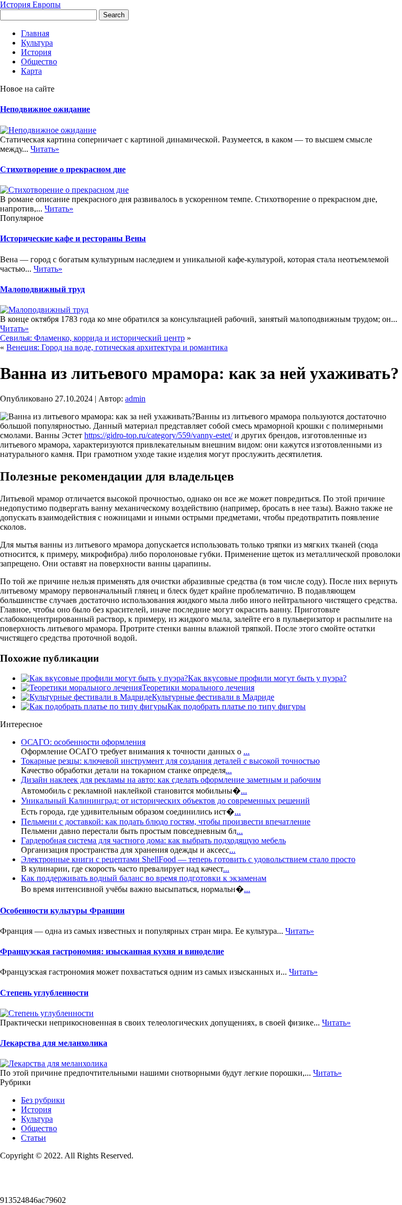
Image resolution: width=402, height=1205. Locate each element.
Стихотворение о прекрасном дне (63, 169)
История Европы (30, 4)
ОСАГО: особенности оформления (83, 742)
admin (135, 398)
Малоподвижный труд (42, 289)
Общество (39, 61)
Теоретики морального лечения (198, 687)
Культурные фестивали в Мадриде (213, 697)
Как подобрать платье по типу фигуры (237, 706)
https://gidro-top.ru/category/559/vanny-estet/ (158, 435)
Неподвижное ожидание (45, 109)
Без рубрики (43, 1100)
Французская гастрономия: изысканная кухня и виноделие (112, 951)
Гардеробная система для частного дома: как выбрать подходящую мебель (153, 840)
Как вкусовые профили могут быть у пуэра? (267, 678)
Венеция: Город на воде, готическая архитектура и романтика (117, 347)
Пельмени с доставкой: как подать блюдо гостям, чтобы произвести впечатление (165, 821)
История (36, 52)
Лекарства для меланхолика (53, 1043)
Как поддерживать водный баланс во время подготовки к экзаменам (143, 878)
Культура (37, 42)
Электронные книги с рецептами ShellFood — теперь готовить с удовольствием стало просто (188, 859)
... (246, 751)
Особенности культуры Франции (62, 910)
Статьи (33, 1137)
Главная (35, 33)
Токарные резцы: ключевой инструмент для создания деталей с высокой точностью (170, 760)
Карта (31, 70)
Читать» (44, 148)
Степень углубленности (44, 992)
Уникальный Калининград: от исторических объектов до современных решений (165, 800)
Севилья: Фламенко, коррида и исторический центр (92, 337)
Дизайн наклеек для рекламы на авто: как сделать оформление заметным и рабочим (171, 779)
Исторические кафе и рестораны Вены (73, 238)
